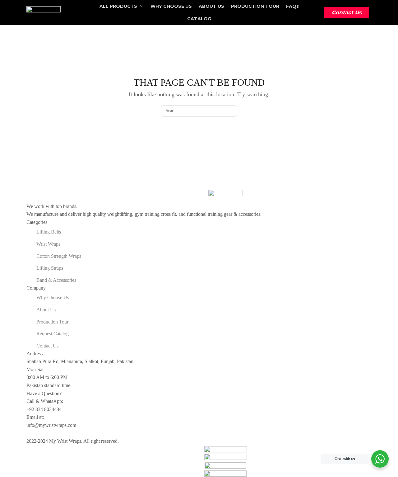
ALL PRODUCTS (118, 6)
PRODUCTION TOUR (255, 6)
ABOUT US (211, 6)
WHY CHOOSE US (171, 6)
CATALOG (199, 18)
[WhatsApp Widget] (380, 459)
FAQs (292, 6)
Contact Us (347, 12)
